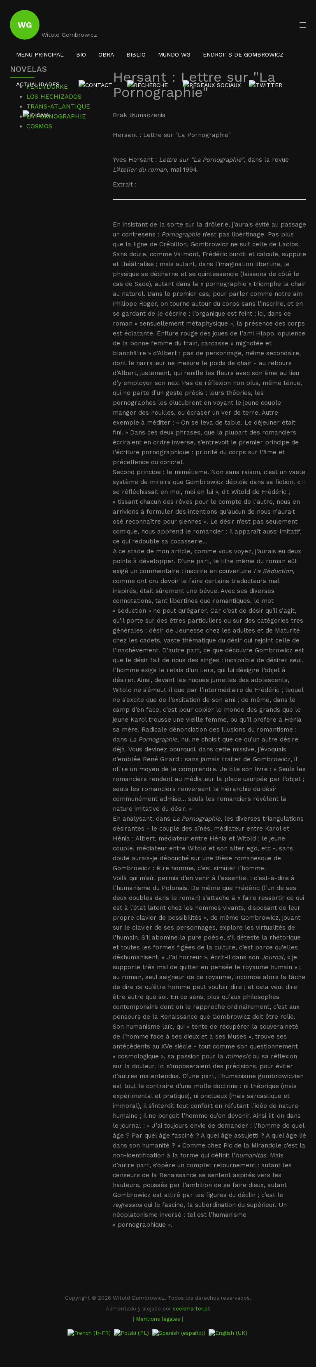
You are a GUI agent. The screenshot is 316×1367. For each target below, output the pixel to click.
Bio (81, 54)
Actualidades (38, 84)
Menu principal (40, 54)
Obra (106, 54)
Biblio (136, 54)
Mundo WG (174, 54)
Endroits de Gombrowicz (243, 54)
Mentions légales (158, 1319)
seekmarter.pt (191, 1309)
